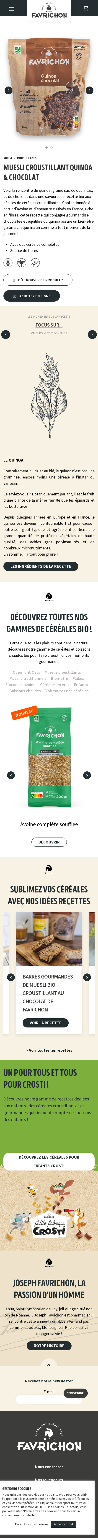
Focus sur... (49, 325)
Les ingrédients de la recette (49, 316)
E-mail (49, 1391)
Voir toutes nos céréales (67, 690)
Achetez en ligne (35, 296)
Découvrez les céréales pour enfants (49, 1161)
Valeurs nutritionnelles (49, 333)
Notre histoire (49, 1345)
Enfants (81, 684)
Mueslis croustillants (63, 672)
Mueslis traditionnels (28, 678)
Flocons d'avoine (20, 684)
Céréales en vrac (55, 684)
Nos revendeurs (49, 1479)
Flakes (78, 678)
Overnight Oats (26, 672)
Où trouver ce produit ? (40, 280)
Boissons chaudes (25, 690)
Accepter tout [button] (63, 1524)
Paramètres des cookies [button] (32, 1524)
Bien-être (59, 678)
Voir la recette (46, 1022)
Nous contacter (49, 1466)
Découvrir (49, 842)
